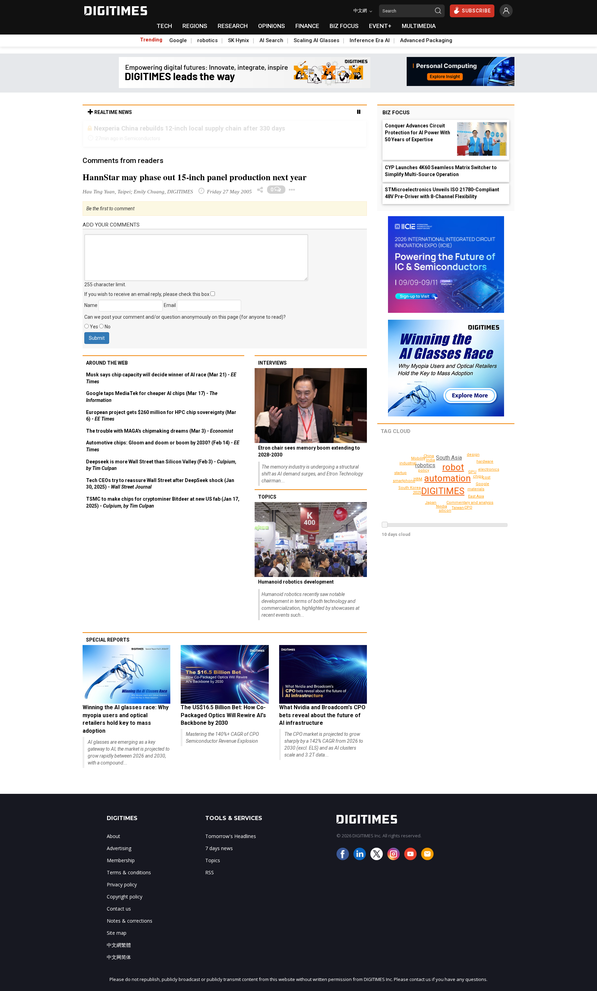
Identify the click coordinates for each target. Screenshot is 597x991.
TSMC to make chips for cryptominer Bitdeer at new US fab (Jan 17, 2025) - (162, 502)
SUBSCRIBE (476, 10)
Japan (430, 502)
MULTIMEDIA (419, 25)
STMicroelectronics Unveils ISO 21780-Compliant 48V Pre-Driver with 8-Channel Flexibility (442, 193)
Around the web (107, 363)
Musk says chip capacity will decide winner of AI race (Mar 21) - (161, 378)
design (473, 454)
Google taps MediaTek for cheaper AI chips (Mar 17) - (151, 397)
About (113, 836)
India (430, 460)
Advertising (119, 848)
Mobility (418, 458)
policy (423, 470)
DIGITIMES (442, 491)
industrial (407, 463)
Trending (151, 39)
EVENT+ (380, 25)
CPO (468, 507)
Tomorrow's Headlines (230, 836)
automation (447, 478)
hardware (484, 461)
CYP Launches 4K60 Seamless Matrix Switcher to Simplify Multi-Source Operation (441, 171)
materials (475, 489)
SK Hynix (238, 40)
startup (400, 473)
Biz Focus (396, 112)
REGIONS (194, 25)
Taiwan (458, 508)
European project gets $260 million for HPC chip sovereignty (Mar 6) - (161, 416)
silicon (445, 510)
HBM (418, 479)
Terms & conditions (129, 872)
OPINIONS (271, 25)
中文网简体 (119, 957)
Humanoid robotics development (296, 582)
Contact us (119, 908)
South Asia (449, 457)
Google (178, 40)
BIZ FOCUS (344, 25)
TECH (164, 25)
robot (453, 467)
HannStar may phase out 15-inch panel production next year (194, 177)
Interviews (272, 363)
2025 (417, 492)
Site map (116, 933)
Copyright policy (124, 896)
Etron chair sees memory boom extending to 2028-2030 (309, 451)
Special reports (108, 640)
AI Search (271, 40)
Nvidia (441, 506)
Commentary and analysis (469, 502)
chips (478, 476)
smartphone (404, 481)
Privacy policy (122, 884)
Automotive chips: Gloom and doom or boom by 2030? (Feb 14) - (162, 446)
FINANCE (307, 25)
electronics (488, 469)
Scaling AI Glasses (316, 40)
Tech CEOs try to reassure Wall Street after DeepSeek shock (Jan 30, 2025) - (160, 484)
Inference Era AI (370, 40)
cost (486, 477)
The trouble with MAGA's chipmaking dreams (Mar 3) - (159, 431)
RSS (209, 872)
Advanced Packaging (426, 40)
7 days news (219, 848)
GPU (472, 472)
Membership (121, 860)
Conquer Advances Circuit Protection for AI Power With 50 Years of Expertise (417, 132)
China (429, 456)
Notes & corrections (129, 920)
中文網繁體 (119, 945)
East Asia (476, 496)
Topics (267, 497)
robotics (207, 40)
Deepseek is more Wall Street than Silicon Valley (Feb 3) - (161, 465)
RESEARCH (233, 25)
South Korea (409, 487)
